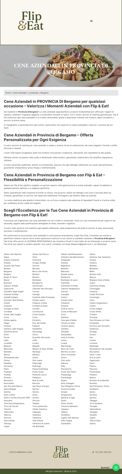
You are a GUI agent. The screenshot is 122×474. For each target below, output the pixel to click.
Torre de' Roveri (11, 406)
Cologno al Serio (11, 308)
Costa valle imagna (12, 314)
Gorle (6, 334)
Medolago (94, 346)
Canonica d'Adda (97, 286)
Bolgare (7, 274)
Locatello (8, 343)
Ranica (93, 377)
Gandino (65, 329)
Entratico (36, 320)
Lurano (64, 343)
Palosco (64, 363)
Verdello (93, 415)
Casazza (93, 291)
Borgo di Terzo (10, 277)
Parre (92, 363)
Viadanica (36, 417)
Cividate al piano (40, 306)
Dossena (93, 317)
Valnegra (93, 412)
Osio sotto (65, 360)
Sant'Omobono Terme (99, 386)
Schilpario (94, 389)
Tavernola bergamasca (14, 403)
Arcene (93, 260)
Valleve (64, 412)
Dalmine (64, 317)
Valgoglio (36, 412)
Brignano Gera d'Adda (99, 280)
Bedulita (64, 268)
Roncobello (9, 383)
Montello (8, 352)
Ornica (7, 360)
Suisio (63, 400)
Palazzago (37, 363)
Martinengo (66, 346)
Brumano (8, 283)
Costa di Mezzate (69, 311)
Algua (6, 257)
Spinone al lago (68, 397)
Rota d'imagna (67, 383)
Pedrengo (36, 366)
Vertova (7, 417)
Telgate (35, 403)
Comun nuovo (67, 308)
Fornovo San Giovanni (99, 326)
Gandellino (37, 329)
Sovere (35, 397)
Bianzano (65, 271)
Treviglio (93, 406)
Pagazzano (95, 360)
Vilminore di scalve (40, 423)
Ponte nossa (37, 372)
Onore (63, 357)
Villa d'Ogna (66, 420)
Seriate (64, 392)
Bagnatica (65, 265)
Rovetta (93, 383)
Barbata (93, 265)
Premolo (7, 377)
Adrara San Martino (12, 254)
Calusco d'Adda (11, 286)
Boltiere (35, 274)
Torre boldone (96, 403)
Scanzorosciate (68, 389)
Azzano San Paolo (12, 265)
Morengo (36, 352)
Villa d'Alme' (37, 420)
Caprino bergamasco (70, 288)
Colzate (35, 308)
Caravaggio (95, 288)
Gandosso (94, 329)
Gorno (35, 334)
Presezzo (36, 377)
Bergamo (8, 271)
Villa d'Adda (9, 420)
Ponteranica (95, 372)
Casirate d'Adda (11, 294)
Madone (7, 346)
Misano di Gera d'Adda (42, 349)
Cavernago (94, 297)
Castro (64, 297)
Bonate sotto (95, 274)
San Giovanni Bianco (13, 386)
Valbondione (95, 409)
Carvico (64, 291)
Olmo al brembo (68, 354)
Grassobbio (66, 334)
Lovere (35, 343)
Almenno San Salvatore (100, 257)
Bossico (35, 277)
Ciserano (8, 306)
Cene (92, 300)
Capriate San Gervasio (42, 288)
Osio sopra (37, 360)
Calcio (92, 283)
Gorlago (93, 331)
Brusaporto (37, 283)
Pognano (8, 372)
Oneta (35, 357)
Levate (93, 340)
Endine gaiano (10, 320)
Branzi (6, 280)
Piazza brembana (40, 369)
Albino (92, 254)
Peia (63, 366)
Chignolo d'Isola (39, 303)
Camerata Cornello (69, 286)
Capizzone (8, 288)
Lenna (63, 340)
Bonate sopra (67, 274)
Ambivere (36, 260)
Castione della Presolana (43, 297)
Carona (35, 291)
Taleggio (93, 400)
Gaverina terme (11, 331)
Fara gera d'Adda (68, 320)
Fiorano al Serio (68, 323)
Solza (34, 395)
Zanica (93, 423)
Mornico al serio (68, 352)
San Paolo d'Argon (40, 386)
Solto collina (9, 395)
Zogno (7, 426)
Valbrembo (9, 412)
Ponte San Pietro (68, 372)
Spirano (93, 397)
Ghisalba (65, 331)
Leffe (34, 340)
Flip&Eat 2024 (70, 471)
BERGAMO (61, 72)
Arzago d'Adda (39, 263)
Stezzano (8, 400)
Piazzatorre (66, 369)
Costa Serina (95, 311)
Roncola (36, 383)
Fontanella (94, 323)
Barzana (36, 268)
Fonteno (7, 326)
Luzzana (93, 343)
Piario (6, 369)
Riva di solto (38, 380)
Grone (6, 337)
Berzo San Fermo (40, 271)
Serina (92, 392)
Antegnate (65, 260)
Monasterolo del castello (101, 349)
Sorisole (93, 395)
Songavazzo (66, 395)
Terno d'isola (67, 403)
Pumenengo (66, 377)
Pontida (7, 374)
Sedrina (7, 392)
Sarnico (35, 389)
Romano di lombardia (99, 380)
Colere (93, 306)
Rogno (64, 380)
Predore (93, 374)
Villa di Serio (95, 420)
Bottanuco (65, 277)
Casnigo (36, 294)
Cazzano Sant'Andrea (13, 300)
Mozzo (7, 354)
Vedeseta (36, 415)
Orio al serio (95, 357)
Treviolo (7, 409)
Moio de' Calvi (67, 349)
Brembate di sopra (69, 280)
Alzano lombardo (11, 260)
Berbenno (94, 268)
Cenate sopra (38, 300)
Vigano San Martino (70, 417)
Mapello (36, 346)
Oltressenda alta (11, 357)
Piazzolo (93, 369)
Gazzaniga (37, 331)
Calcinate (65, 283)
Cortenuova (37, 311)
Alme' (34, 257)
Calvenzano (37, 286)
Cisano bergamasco (99, 303)
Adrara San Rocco (40, 254)
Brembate (36, 280)
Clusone (64, 306)
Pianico (93, 366)
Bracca (93, 277)
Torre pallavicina (39, 406)
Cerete (7, 303)
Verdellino (65, 415)
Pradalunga (66, 374)
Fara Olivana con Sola (99, 320)
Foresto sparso (67, 326)
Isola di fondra (67, 337)
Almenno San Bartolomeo (72, 257)
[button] (91, 21)
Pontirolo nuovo (39, 374)
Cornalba (8, 311)
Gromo (93, 334)
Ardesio (7, 263)
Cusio (35, 317)
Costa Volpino (38, 314)
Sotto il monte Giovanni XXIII (17, 397)
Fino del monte (39, 323)
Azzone (35, 265)
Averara (64, 263)
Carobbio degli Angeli (13, 291)
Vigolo (92, 417)
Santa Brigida (10, 389)
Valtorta (7, 415)
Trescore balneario (69, 406)
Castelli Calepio (11, 297)
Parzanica (8, 366)
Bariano (7, 268)
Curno (6, 317)
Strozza (35, 400)
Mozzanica (94, 352)
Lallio (6, 340)
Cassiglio (65, 294)
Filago (6, 323)
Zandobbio (66, 423)
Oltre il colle (95, 354)
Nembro (36, 354)
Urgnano (65, 409)
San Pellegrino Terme (70, 386)
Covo (63, 314)
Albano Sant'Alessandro (71, 254)
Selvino (35, 392)
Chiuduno (65, 303)
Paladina (7, 363)
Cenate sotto (67, 300)
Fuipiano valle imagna (13, 329)
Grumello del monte (41, 337)
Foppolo (36, 326)
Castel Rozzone (97, 294)
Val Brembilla (38, 426)
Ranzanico (8, 380)
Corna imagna (96, 308)
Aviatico (93, 263)
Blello (92, 271)
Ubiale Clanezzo (39, 409)
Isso (91, 337)
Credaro (93, 314)
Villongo (7, 423)
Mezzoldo (8, 349)
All (47, 471)
